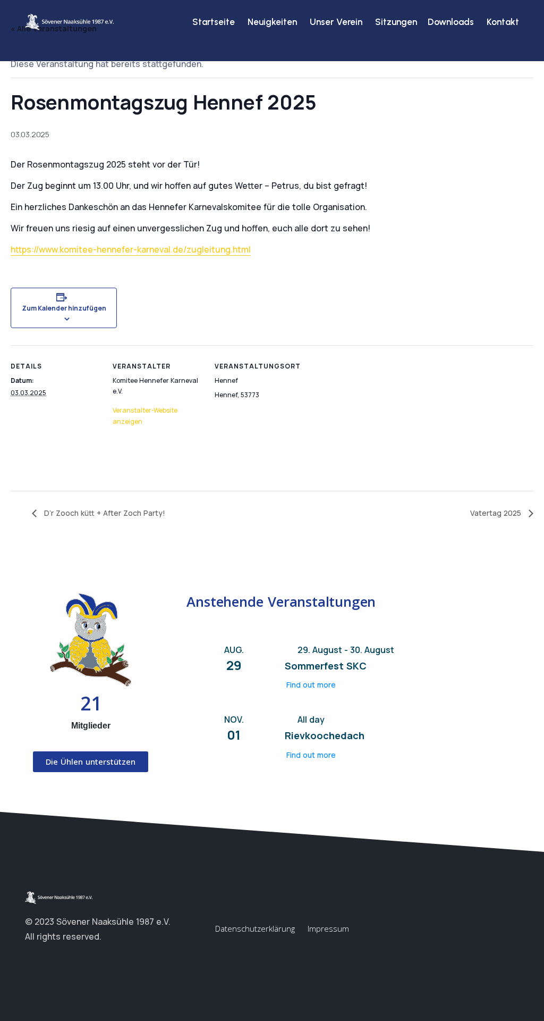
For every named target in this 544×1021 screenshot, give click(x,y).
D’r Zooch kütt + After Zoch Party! (103, 513)
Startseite (213, 21)
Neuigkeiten (272, 21)
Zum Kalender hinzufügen (64, 308)
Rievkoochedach (324, 735)
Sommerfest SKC (326, 665)
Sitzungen (395, 21)
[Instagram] (51, 962)
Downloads (451, 21)
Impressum (328, 928)
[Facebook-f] (30, 962)
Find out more (311, 685)
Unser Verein (336, 21)
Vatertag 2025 (496, 513)
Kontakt (503, 21)
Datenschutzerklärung (255, 928)
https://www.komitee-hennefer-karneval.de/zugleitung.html (131, 249)
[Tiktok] (72, 962)
